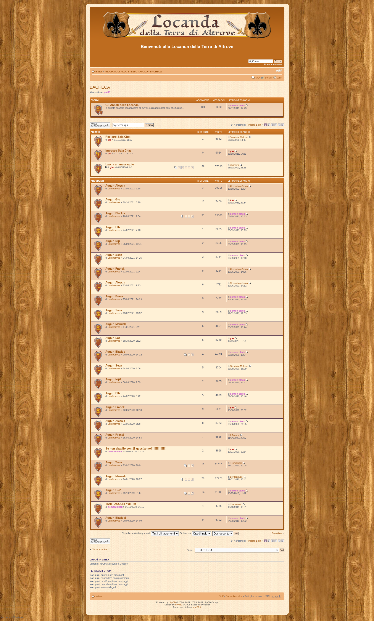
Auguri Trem (113, 310)
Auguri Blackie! (115, 517)
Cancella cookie (234, 596)
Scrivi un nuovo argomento (98, 125)
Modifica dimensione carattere (279, 71)
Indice (98, 71)
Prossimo (277, 533)
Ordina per (186, 533)
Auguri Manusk (115, 324)
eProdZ (178, 604)
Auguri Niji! (113, 379)
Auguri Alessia (115, 185)
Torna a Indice (99, 549)
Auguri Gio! (113, 490)
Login (279, 77)
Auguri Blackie (115, 213)
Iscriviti (268, 77)
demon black (237, 105)
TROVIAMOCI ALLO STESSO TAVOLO (126, 71)
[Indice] (187, 38)
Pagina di (254, 124)
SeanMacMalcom (239, 137)
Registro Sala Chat (117, 136)
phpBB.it (197, 607)
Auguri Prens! (114, 434)
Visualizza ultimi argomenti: (136, 533)
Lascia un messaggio (119, 164)
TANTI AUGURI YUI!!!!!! (120, 504)
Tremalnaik (236, 463)
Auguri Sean (113, 254)
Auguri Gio (112, 199)
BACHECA (156, 71)
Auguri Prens (114, 296)
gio (109, 139)
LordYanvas (114, 188)
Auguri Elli (112, 227)
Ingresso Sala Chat (118, 150)
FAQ (257, 77)
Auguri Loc (112, 337)
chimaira (234, 165)
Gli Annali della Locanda (122, 105)
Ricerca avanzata (273, 64)
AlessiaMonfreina (239, 186)
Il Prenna (234, 435)
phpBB (172, 602)
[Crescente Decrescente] (225, 533)
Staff (221, 596)
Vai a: (190, 550)
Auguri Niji (112, 241)
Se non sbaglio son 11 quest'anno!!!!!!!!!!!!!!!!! (135, 448)
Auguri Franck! (115, 268)
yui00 (107, 92)
